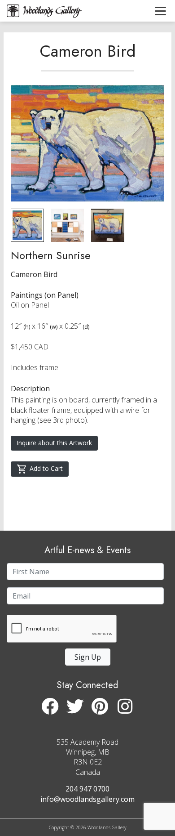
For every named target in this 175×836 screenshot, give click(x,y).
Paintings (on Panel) (45, 295)
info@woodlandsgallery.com (87, 799)
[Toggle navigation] (160, 11)
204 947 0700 (87, 789)
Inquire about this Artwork (54, 442)
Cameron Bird (88, 51)
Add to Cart (46, 468)
